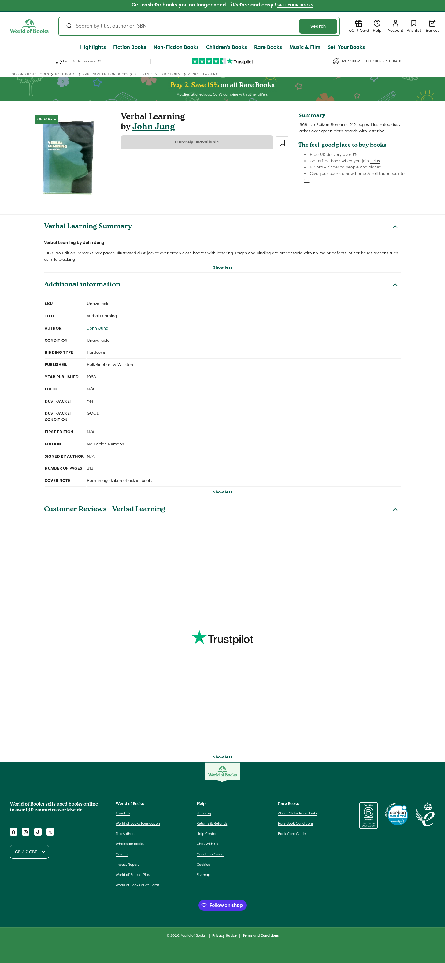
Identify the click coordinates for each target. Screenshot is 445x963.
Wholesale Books (130, 844)
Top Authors (125, 834)
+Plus (375, 161)
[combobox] (199, 26)
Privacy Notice (224, 935)
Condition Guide (210, 854)
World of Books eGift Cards (137, 885)
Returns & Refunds (212, 823)
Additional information (82, 285)
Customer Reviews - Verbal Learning (104, 510)
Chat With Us (207, 844)
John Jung (153, 127)
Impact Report (127, 864)
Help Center (207, 834)
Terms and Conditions (261, 935)
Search (318, 26)
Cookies (203, 864)
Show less (222, 267)
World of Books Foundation (138, 823)
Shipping (204, 813)
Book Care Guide (292, 834)
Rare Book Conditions (295, 823)
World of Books (193, 935)
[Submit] (68, 26)
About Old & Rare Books (297, 813)
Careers (122, 854)
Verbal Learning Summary (88, 227)
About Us (123, 813)
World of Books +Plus (133, 874)
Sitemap (203, 874)
